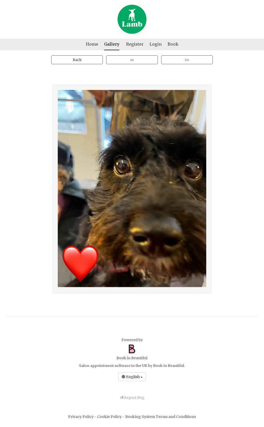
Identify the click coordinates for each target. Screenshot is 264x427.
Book (173, 44)
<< (132, 59)
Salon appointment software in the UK (113, 365)
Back (77, 59)
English (133, 376)
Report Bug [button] (134, 397)
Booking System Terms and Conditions (160, 416)
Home (92, 44)
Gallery (111, 44)
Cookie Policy (109, 416)
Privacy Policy (81, 416)
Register (135, 44)
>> (187, 59)
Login (156, 44)
